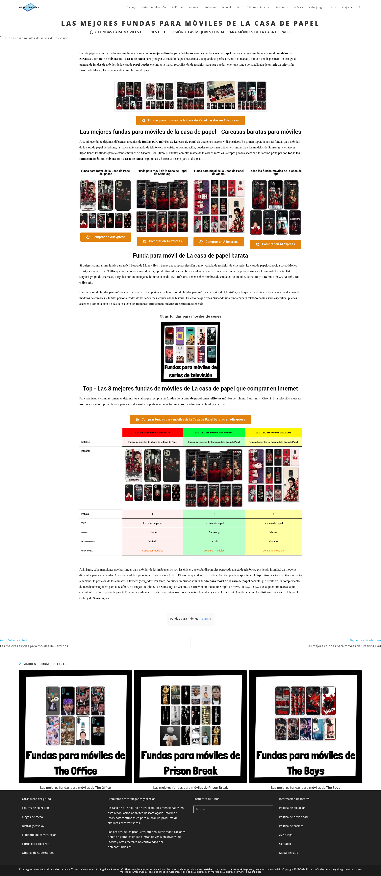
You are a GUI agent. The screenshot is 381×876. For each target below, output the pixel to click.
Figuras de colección (35, 808)
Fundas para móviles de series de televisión (37, 38)
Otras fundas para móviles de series (190, 316)
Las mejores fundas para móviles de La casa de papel (239, 32)
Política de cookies (291, 826)
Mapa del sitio (288, 853)
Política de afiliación (292, 808)
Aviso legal (286, 835)
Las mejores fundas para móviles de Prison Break (190, 787)
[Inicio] (91, 32)
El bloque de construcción (39, 835)
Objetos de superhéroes (38, 853)
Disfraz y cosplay (33, 826)
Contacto (285, 844)
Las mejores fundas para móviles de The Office (75, 787)
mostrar (205, 618)
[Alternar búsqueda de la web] (360, 7)
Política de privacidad (293, 817)
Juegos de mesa (32, 817)
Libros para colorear (35, 844)
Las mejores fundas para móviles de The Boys (305, 787)
